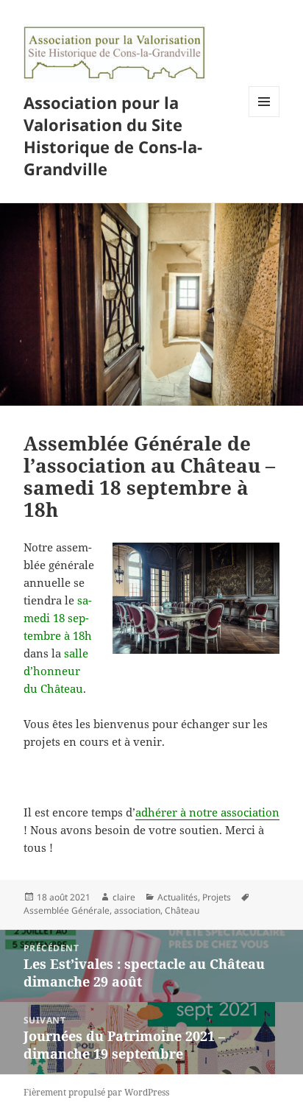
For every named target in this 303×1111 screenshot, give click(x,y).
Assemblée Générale (67, 910)
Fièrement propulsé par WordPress (96, 1092)
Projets (216, 897)
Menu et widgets (264, 116)
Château (182, 910)
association (137, 910)
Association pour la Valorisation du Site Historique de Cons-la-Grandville (113, 135)
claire (124, 897)
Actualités (177, 897)
